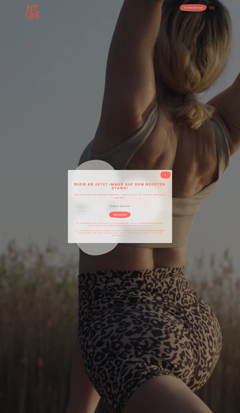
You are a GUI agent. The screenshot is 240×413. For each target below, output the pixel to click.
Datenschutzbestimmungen (151, 231)
